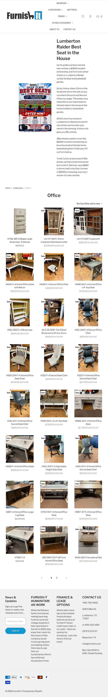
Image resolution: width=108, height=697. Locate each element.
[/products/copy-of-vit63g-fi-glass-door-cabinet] (54, 221)
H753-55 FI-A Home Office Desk (54, 513)
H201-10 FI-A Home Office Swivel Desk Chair (88, 468)
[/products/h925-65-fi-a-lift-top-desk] (54, 403)
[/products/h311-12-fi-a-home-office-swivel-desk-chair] (20, 403)
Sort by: (88, 203)
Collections (18, 188)
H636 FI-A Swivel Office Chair (54, 284)
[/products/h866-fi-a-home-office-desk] (20, 449)
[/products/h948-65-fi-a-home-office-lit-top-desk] (88, 267)
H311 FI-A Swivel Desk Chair (54, 375)
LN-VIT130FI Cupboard (88, 239)
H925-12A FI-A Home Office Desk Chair (19, 377)
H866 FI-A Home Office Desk (20, 466)
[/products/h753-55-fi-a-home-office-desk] (54, 494)
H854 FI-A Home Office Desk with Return (20, 286)
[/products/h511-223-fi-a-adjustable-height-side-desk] (54, 449)
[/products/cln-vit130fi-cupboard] (88, 221)
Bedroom (61, 3)
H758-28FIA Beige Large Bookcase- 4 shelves (19, 240)
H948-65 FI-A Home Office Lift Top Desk (88, 286)
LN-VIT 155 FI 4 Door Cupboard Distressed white (54, 240)
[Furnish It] (23, 16)
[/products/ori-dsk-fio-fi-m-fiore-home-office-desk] (54, 540)
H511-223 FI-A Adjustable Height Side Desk (54, 468)
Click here (36, 648)
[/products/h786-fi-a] (20, 540)
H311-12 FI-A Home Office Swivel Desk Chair (19, 422)
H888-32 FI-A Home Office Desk (88, 422)
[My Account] (90, 16)
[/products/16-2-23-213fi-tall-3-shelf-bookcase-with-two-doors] (54, 312)
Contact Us (69, 29)
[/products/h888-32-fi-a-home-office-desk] (88, 403)
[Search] (83, 16)
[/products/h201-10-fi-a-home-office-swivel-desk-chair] (88, 449)
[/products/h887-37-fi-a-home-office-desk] (88, 494)
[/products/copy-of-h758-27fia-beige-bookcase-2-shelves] (20, 221)
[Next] (66, 578)
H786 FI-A (20, 557)
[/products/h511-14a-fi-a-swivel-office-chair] (88, 312)
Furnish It (17, 691)
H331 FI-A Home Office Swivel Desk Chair (88, 377)
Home (7, 188)
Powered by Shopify (32, 691)
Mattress (72, 9)
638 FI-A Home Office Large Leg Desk (20, 513)
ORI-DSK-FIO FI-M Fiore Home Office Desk (54, 559)
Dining (61, 16)
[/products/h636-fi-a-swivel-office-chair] (54, 267)
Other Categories (61, 22)
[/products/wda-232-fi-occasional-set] (88, 540)
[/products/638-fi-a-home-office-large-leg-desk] (20, 494)
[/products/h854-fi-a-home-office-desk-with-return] (20, 267)
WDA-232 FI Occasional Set (88, 557)
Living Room (54, 9)
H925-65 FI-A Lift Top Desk (54, 421)
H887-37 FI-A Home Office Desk (88, 513)
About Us (54, 29)
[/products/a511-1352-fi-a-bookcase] (20, 312)
